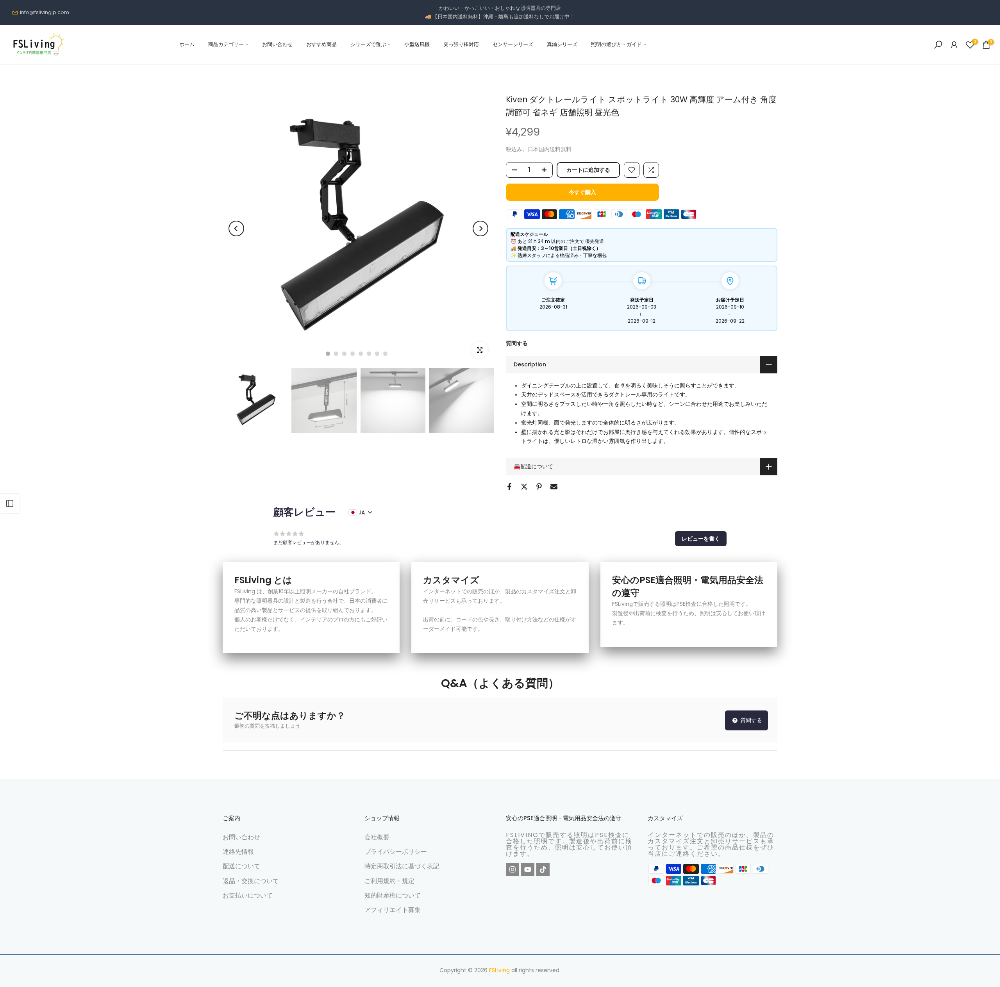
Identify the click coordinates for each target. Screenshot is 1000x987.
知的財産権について (392, 895)
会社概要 (376, 837)
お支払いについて (248, 895)
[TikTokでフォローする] (543, 869)
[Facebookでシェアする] (509, 486)
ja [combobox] (362, 512)
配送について (241, 866)
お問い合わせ (277, 44)
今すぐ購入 (582, 192)
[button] (701, 538)
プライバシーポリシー (395, 851)
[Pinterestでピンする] (539, 486)
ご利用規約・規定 (389, 880)
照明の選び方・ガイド (616, 44)
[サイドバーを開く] (10, 503)
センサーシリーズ (513, 44)
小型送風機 (417, 44)
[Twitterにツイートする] (524, 486)
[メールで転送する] (553, 486)
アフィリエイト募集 (392, 909)
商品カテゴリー (226, 44)
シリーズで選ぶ (368, 44)
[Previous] (236, 228)
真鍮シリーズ (562, 44)
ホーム (187, 44)
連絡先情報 (238, 851)
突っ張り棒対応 (461, 44)
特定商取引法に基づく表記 (401, 866)
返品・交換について (251, 880)
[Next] (480, 228)
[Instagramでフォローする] (512, 869)
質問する (517, 343)
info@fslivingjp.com (44, 12)
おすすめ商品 (321, 44)
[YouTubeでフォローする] (527, 869)
